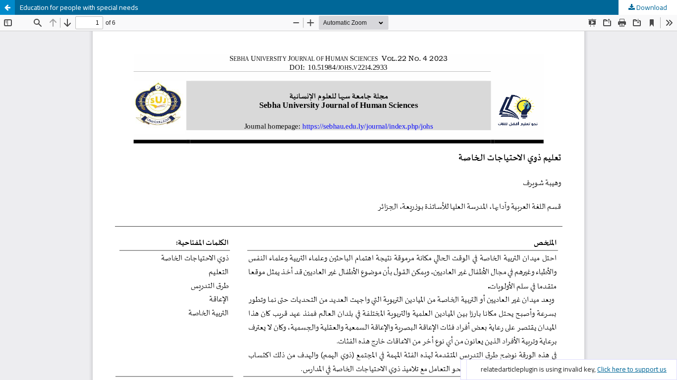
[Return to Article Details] (7, 7)
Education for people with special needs (79, 7)
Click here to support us (632, 369)
